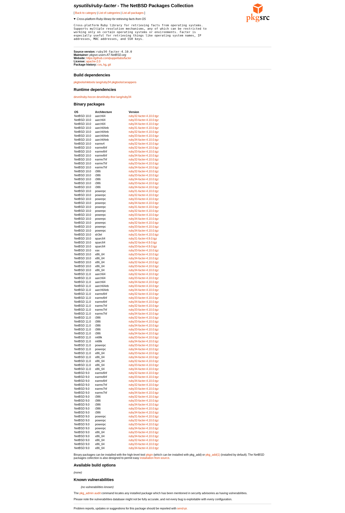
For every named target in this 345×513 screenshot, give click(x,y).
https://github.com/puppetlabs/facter (108, 58)
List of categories (109, 12)
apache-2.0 (93, 61)
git (109, 64)
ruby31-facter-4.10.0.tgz (144, 127)
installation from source (154, 457)
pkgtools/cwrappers (124, 82)
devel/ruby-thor (106, 96)
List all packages (133, 12)
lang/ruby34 (103, 82)
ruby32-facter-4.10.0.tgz (144, 116)
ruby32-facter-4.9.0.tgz (143, 242)
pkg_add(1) (213, 454)
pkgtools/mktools (84, 82)
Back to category (85, 12)
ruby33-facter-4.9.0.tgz (143, 246)
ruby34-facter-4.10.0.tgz (144, 123)
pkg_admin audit (90, 493)
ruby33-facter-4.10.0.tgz (144, 119)
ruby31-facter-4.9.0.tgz (143, 238)
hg (104, 64)
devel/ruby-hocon (85, 96)
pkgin (149, 454)
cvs (99, 64)
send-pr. (182, 508)
